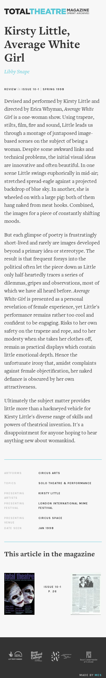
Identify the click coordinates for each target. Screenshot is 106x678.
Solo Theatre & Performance (65, 483)
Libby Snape (16, 72)
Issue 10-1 (30, 89)
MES (98, 675)
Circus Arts (49, 473)
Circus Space (50, 518)
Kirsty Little (49, 493)
